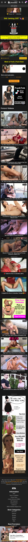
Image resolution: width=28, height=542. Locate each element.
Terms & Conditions (14, 495)
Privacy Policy (14, 497)
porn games (14, 5)
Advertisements (14, 502)
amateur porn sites (17, 481)
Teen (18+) (14, 511)
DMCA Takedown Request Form (14, 506)
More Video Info (14, 81)
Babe (14, 521)
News (14, 493)
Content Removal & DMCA (14, 499)
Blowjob (14, 517)
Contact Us (14, 504)
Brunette (14, 515)
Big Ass (14, 519)
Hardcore (14, 513)
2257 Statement (14, 501)
